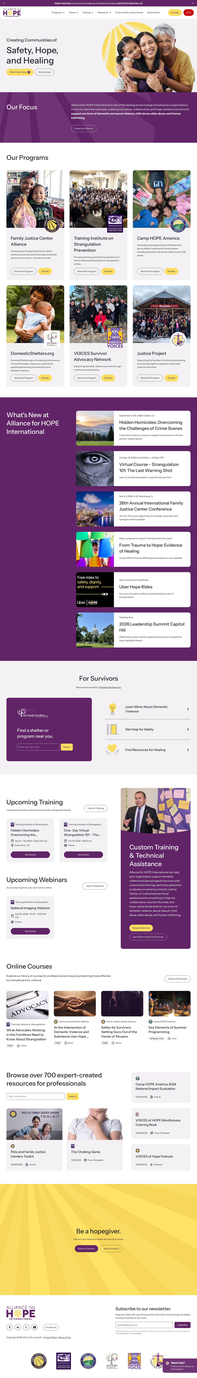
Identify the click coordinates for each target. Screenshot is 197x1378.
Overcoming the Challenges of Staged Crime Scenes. (99, 3)
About (72, 12)
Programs (57, 12)
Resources (103, 12)
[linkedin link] (18, 1327)
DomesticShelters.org (110, 687)
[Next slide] (192, 3)
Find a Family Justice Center (129, 12)
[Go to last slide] (4, 3)
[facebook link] (9, 1327)
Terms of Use (64, 1337)
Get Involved (153, 12)
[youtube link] (34, 1327)
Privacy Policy (50, 1337)
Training (86, 12)
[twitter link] (26, 1327)
